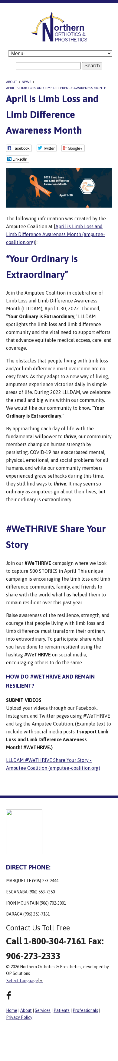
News (26, 82)
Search (92, 65)
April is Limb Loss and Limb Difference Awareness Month (56, 88)
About (11, 82)
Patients (62, 1010)
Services (43, 1010)
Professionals (85, 1010)
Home (11, 1010)
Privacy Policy (19, 1017)
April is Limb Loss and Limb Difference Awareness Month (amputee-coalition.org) (55, 234)
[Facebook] (8, 996)
